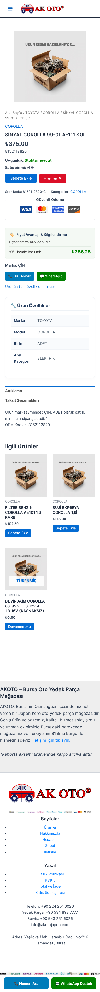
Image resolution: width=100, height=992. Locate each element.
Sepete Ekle (21, 178)
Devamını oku (19, 626)
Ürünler (50, 827)
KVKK (50, 880)
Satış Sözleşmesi (50, 892)
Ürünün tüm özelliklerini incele (30, 286)
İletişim (50, 852)
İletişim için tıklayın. (51, 740)
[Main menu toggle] (10, 9)
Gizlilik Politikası (50, 874)
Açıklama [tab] (13, 390)
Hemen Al (53, 178)
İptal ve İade (50, 886)
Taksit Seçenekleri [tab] (22, 400)
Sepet (50, 845)
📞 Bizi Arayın (19, 276)
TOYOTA (32, 112)
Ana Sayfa (13, 112)
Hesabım (50, 839)
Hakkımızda (50, 833)
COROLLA (51, 112)
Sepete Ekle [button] (18, 533)
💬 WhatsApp (51, 276)
